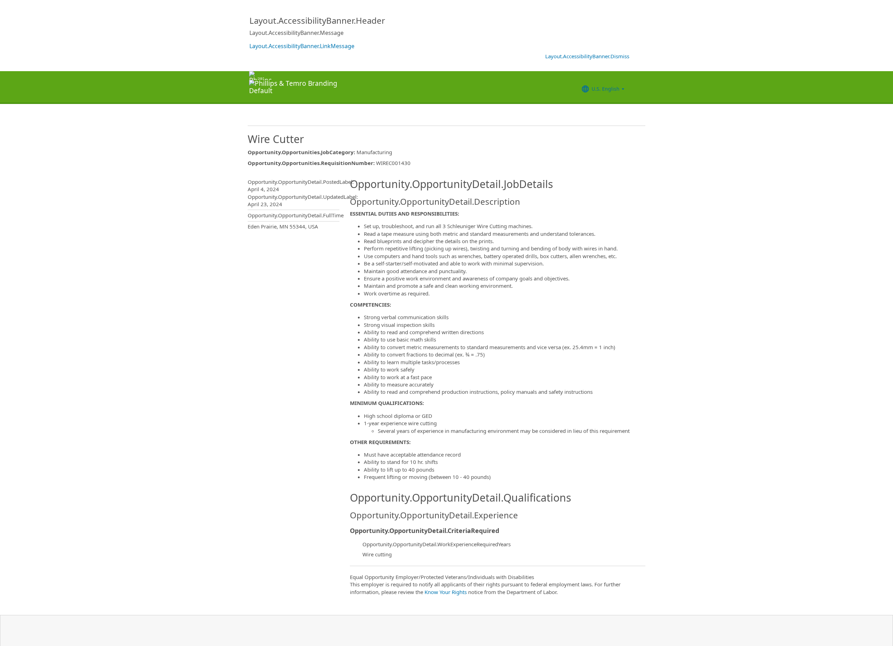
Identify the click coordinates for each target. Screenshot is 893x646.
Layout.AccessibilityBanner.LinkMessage (301, 46)
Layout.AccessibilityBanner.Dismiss (587, 56)
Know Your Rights (446, 591)
